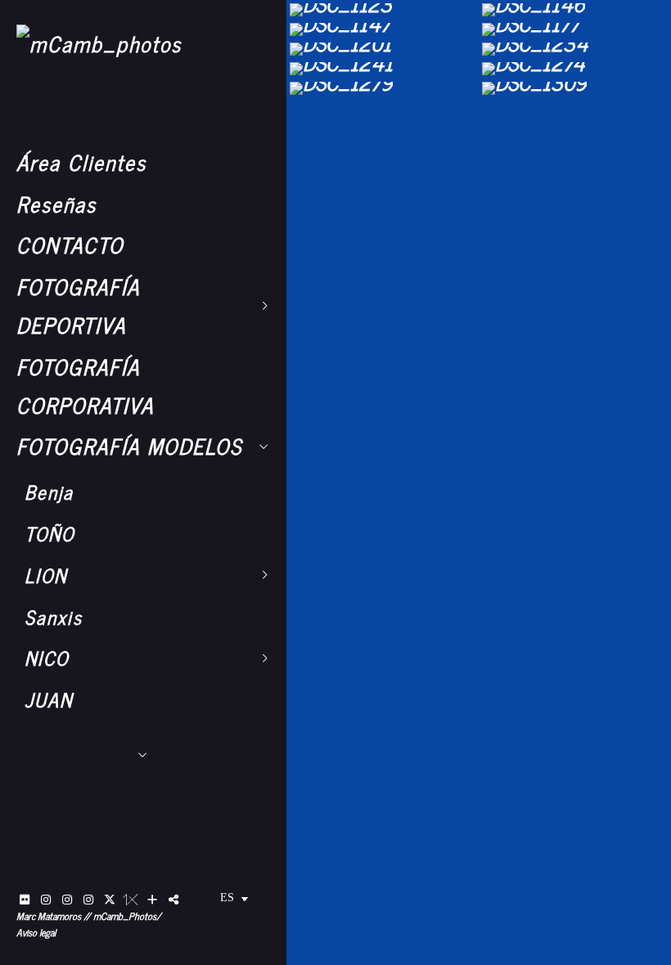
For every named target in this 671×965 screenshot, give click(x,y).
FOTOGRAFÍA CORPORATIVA (85, 385)
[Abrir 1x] (131, 899)
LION (46, 574)
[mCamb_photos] (99, 43)
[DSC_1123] (382, 9)
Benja (49, 491)
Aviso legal (36, 932)
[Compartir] (173, 899)
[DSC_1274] (575, 68)
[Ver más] (152, 899)
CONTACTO (70, 244)
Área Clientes (81, 161)
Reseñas (56, 203)
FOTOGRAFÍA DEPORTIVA (78, 305)
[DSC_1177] (575, 29)
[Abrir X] (109, 899)
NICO (47, 657)
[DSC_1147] (382, 29)
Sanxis (54, 616)
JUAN (49, 699)
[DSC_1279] (382, 88)
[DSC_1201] (382, 49)
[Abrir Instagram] (46, 899)
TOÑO (49, 533)
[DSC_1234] (575, 49)
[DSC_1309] (575, 88)
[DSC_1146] (575, 9)
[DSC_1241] (382, 68)
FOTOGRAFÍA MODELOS (129, 445)
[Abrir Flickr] (24, 899)
